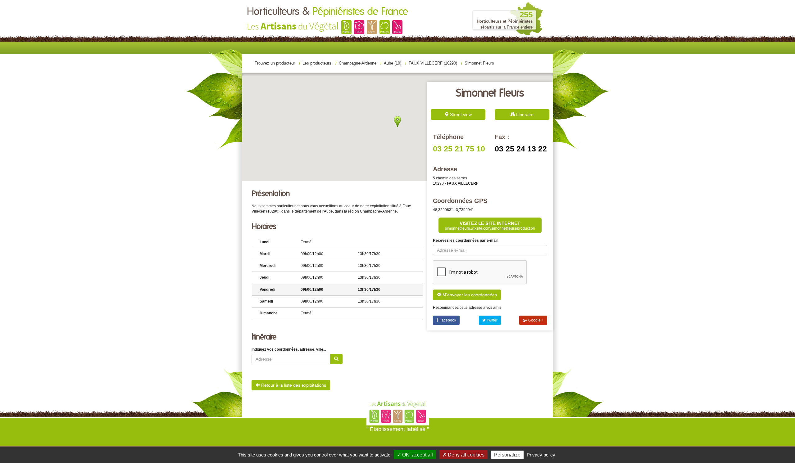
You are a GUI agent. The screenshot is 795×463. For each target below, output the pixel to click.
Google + (535, 320)
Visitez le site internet (490, 226)
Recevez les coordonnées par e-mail (465, 240)
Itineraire (524, 114)
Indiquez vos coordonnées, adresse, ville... (289, 349)
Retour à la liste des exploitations (293, 385)
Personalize (507, 454)
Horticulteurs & (327, 12)
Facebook (447, 320)
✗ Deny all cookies (463, 454)
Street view (460, 114)
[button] (397, 121)
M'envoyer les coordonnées (469, 294)
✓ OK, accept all (415, 454)
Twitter (491, 320)
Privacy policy (541, 454)
